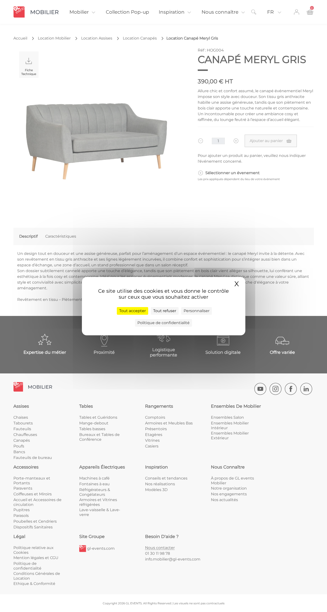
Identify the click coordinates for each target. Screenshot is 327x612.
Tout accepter (132, 311)
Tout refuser (164, 311)
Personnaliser (196, 311)
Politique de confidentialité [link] (163, 322)
